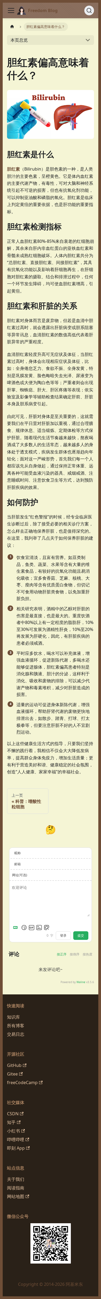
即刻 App (16, 1148)
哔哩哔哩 (15, 1139)
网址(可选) (19, 875)
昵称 (17, 853)
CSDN (13, 1114)
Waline (80, 982)
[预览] (46, 927)
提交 (81, 935)
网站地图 (15, 1196)
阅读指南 (15, 1188)
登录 (63, 935)
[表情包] (31, 927)
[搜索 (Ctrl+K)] (89, 10)
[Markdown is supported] (16, 927)
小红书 (13, 1131)
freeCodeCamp (22, 1082)
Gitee (12, 1074)
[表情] (24, 927)
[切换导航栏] (11, 10)
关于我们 (15, 1179)
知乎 (11, 1122)
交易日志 (15, 1034)
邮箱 (17, 864)
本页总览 (19, 40)
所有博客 (15, 1026)
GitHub (14, 1065)
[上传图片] (39, 927)
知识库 (13, 1017)
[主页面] (12, 27)
